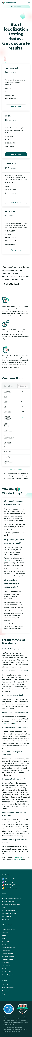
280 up (13, 7)
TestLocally (9, 882)
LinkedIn (5, 984)
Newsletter (5, 991)
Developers (6, 966)
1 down (18, 7)
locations (5, 723)
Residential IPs (7, 972)
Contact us (18, 857)
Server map (12, 929)
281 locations (9, 560)
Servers (4, 929)
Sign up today (16, 106)
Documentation (7, 959)
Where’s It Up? (10, 879)
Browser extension (8, 953)
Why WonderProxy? (8, 910)
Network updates (8, 987)
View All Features (16, 470)
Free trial (5, 938)
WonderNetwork (11, 888)
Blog (3, 994)
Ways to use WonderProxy (11, 904)
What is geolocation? (9, 901)
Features (5, 932)
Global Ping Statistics (13, 885)
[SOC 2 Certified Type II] (16, 1009)
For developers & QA (9, 913)
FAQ (3, 907)
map (16, 723)
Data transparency (8, 947)
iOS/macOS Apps (8, 956)
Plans (4, 935)
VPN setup (5, 962)
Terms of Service (15, 1031)
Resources (5, 919)
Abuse (4, 944)
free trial (18, 860)
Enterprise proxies (8, 975)
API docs (5, 969)
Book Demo (6, 941)
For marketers (6, 916)
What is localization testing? (12, 898)
